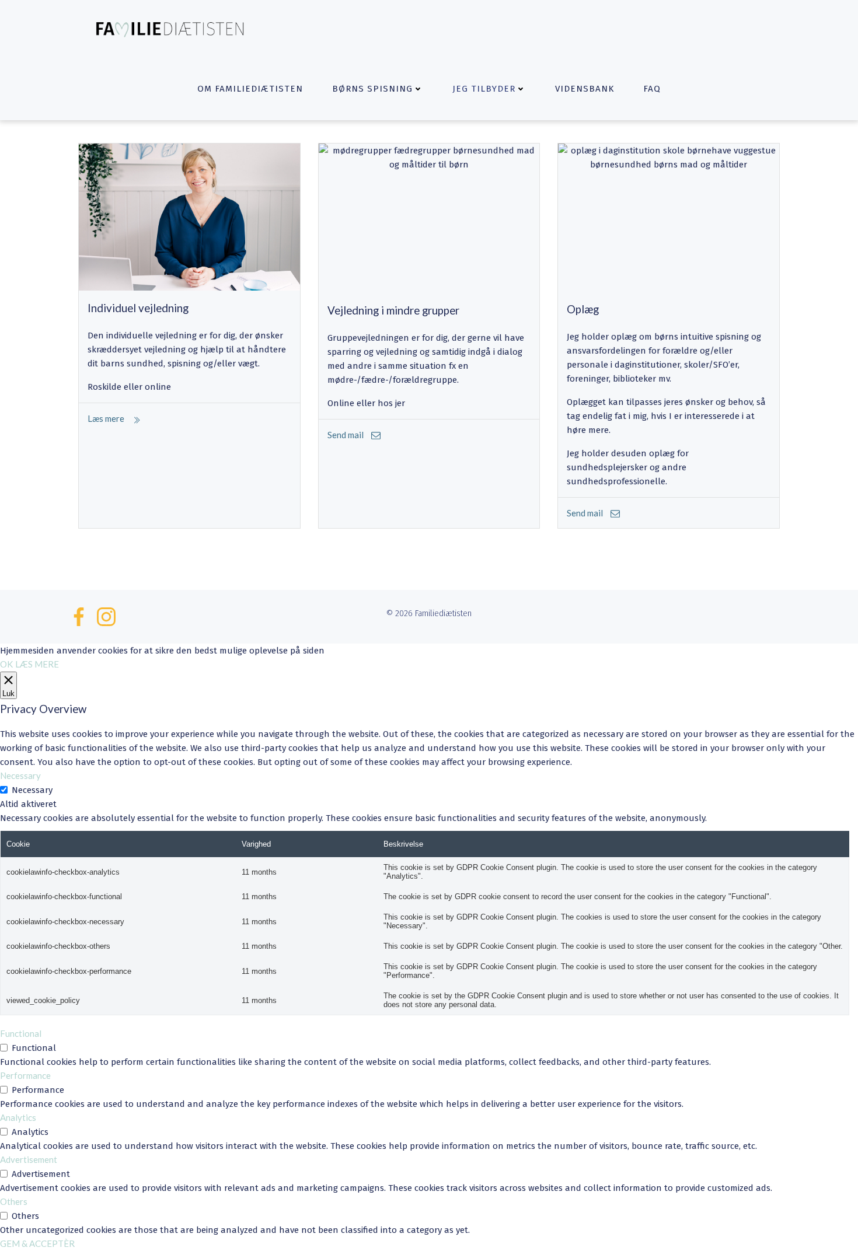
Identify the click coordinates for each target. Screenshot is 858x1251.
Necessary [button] (20, 775)
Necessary (32, 790)
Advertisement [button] (28, 1159)
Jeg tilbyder (483, 88)
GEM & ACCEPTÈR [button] (37, 1243)
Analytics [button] (18, 1117)
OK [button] (6, 664)
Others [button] (13, 1201)
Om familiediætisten (250, 88)
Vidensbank (584, 88)
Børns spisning (372, 88)
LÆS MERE (37, 664)
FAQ (652, 88)
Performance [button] (25, 1075)
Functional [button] (20, 1033)
